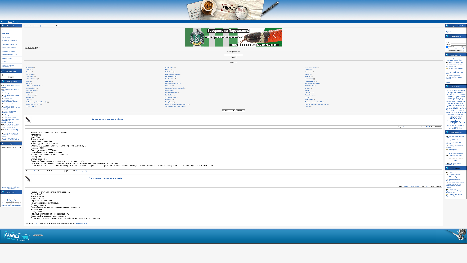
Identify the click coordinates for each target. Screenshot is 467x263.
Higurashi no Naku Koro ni (173, 83)
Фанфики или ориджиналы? (451, 150)
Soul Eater (168, 99)
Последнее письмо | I (11, 117)
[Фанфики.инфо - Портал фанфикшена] (16, 235)
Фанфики (33, 26)
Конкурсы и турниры (8, 51)
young (458, 97)
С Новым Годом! (454, 177)
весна (461, 98)
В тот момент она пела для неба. (105, 178)
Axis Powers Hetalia (311, 67)
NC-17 (463, 97)
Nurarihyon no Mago (171, 92)
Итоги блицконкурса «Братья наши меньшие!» (454, 59)
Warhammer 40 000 (459, 106)
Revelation (449, 101)
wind (462, 114)
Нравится (449, 32)
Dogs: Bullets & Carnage (172, 74)
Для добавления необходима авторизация (11, 187)
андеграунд (461, 90)
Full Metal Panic (170, 79)
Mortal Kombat (457, 100)
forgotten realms (455, 92)
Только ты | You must (11, 104)
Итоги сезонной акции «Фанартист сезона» (454, 69)
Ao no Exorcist (169, 67)
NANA (307, 90)
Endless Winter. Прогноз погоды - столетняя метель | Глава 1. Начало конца (10, 126)
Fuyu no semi (309, 79)
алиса (451, 128)
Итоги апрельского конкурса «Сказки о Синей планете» (454, 77)
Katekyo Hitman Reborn (33, 85)
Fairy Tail (307, 76)
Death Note (308, 72)
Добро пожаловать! (455, 174)
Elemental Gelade (170, 76)
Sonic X (28, 99)
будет (452, 110)
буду (463, 101)
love (453, 126)
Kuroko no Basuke (31, 88)
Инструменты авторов (9, 47)
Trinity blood (168, 102)
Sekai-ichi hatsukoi (170, 97)
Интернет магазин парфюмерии (8, 66)
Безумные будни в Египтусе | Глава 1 (8, 111)
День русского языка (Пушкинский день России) (454, 195)
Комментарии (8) (81, 171)
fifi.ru (3, 202)
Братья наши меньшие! (456, 62)
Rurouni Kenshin (310, 95)
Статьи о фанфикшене (9, 40)
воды (457, 125)
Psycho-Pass (169, 95)
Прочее (307, 106)
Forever (459, 101)
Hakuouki (168, 81)
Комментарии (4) (81, 223)
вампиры (458, 128)
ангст (450, 108)
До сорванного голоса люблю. (107, 119)
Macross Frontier (31, 90)
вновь (451, 90)
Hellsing (28, 83)
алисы (462, 126)
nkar (447, 108)
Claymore (28, 72)
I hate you (7, 115)
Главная (26, 26)
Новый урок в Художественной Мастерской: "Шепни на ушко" (455, 191)
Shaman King (309, 99)
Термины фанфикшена (9, 44)
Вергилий (449, 100)
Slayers (307, 97)
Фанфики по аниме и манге (45, 26)
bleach (462, 110)
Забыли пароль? (459, 48)
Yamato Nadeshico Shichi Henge (174, 106)
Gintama (28, 81)
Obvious (453, 112)
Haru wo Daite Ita (310, 81)
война (449, 126)
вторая (462, 95)
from (460, 108)
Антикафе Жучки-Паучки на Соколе (11, 200)
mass (454, 101)
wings (454, 114)
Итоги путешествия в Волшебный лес (454, 65)
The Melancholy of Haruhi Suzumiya (36, 102)
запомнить (451, 46)
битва (457, 112)
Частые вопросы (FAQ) (9, 54)
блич (448, 112)
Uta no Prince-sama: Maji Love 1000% (316, 104)
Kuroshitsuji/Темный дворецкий (174, 88)
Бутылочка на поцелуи (456, 153)
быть (461, 122)
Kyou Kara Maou (310, 85)
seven (455, 108)
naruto (450, 114)
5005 (455, 160)
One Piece (308, 92)
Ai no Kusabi (29, 67)
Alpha (464, 108)
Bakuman (28, 69)
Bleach (167, 69)
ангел (457, 110)
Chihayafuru (308, 69)
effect (463, 100)
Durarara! (308, 74)
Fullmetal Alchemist (31, 79)
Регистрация (451, 48)
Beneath (458, 114)
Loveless (307, 88)
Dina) (35, 171)
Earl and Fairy (30, 76)
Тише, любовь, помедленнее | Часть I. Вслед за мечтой (10, 107)
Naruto (28, 92)
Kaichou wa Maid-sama (312, 83)
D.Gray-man (29, 74)
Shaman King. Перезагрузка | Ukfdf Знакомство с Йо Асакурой (9, 100)
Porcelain (449, 95)
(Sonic (456, 90)
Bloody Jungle (454, 119)
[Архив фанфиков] (451, 235)
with (449, 103)
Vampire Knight (30, 106)
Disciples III (451, 97)
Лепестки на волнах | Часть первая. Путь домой (9, 130)
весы (453, 103)
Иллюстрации (6, 37)
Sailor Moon (29, 97)
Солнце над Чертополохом (13, 93)
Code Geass (169, 72)
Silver (454, 95)
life (447, 90)
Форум (4, 61)
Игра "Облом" (453, 140)
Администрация (7, 58)
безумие (463, 112)
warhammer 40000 (453, 98)
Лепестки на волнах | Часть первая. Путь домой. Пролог (9, 134)
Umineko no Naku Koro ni (33, 104)
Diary (448, 110)
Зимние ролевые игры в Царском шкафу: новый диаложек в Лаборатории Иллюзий (455, 185)
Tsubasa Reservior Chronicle (313, 102)
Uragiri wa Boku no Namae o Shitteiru (176, 104)
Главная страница (7, 30)
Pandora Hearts (30, 95)
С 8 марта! (452, 172)
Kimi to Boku (169, 85)
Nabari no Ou (169, 90)
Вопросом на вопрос (455, 155)
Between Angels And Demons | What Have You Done (10, 138)
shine (457, 95)
